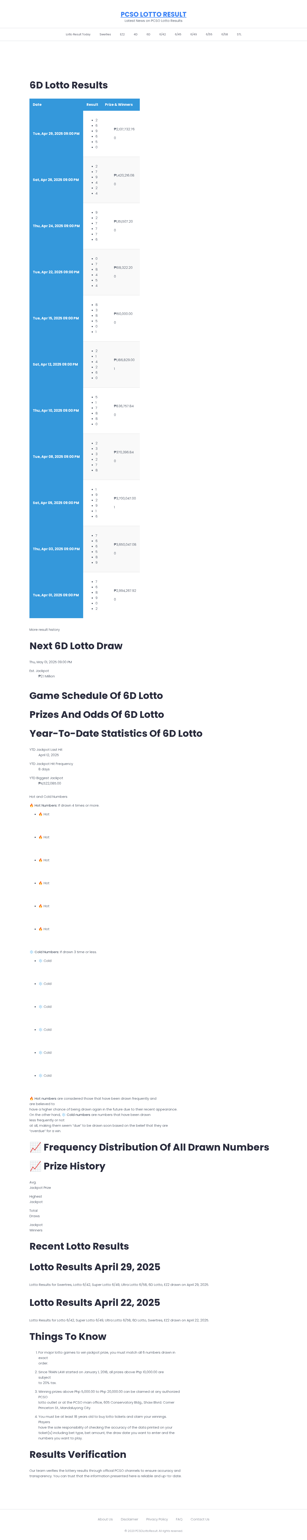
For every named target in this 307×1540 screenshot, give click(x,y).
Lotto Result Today (78, 34)
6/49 (193, 34)
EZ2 (122, 34)
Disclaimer (129, 1519)
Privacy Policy (157, 1519)
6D (148, 34)
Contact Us (200, 1519)
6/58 (224, 34)
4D (136, 34)
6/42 (162, 34)
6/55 (209, 34)
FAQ (179, 1519)
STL (239, 34)
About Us (105, 1519)
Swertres (105, 34)
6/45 (178, 34)
